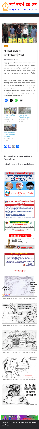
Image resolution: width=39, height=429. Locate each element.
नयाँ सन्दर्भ (15, 422)
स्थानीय (5, 46)
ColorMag (30, 422)
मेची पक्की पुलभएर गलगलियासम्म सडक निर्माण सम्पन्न (19, 164)
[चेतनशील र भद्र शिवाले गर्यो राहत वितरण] (10, 110)
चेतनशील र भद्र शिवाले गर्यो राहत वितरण (9, 116)
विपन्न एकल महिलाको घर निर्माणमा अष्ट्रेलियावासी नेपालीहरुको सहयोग (18, 157)
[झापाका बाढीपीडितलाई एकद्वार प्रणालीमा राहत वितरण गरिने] (10, 127)
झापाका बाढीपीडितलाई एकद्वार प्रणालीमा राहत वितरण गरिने (9, 134)
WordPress (5, 425)
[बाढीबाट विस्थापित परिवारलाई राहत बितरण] (24, 110)
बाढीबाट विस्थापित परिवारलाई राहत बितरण (24, 116)
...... (17, 59)
